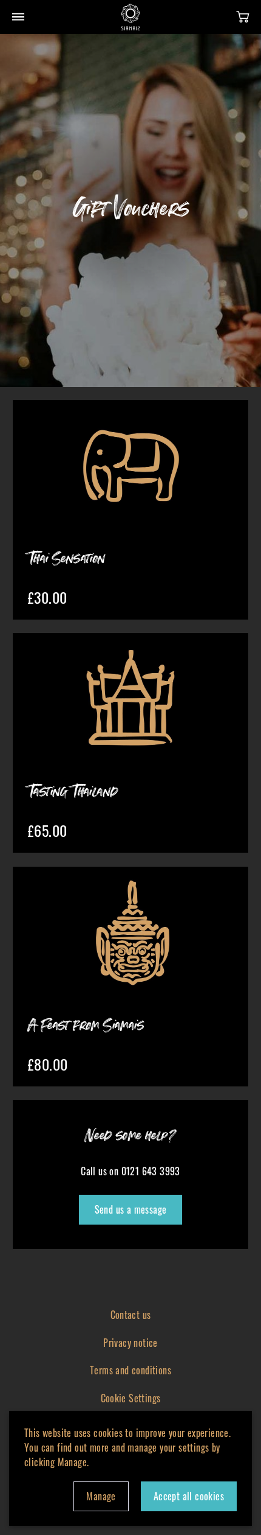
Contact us (130, 1314)
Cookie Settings (131, 1398)
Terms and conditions (130, 1370)
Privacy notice (130, 1342)
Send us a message (131, 1209)
